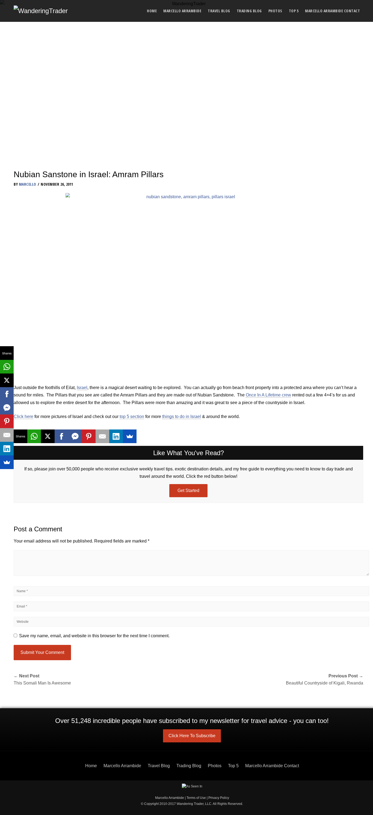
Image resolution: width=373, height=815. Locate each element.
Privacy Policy (218, 798)
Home (152, 10)
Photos (275, 10)
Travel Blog (219, 10)
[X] (48, 436)
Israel (82, 387)
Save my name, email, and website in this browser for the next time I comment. (94, 635)
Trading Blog (249, 10)
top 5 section (132, 416)
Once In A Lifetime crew (268, 395)
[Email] (102, 436)
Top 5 (294, 10)
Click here (23, 416)
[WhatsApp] (34, 436)
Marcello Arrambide (182, 10)
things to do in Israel (181, 416)
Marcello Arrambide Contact (332, 10)
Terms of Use (196, 798)
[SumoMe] (130, 436)
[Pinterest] (89, 436)
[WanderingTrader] (41, 11)
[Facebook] (61, 436)
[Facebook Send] (75, 436)
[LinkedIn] (116, 436)
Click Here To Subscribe (191, 735)
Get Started (188, 490)
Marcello (27, 184)
